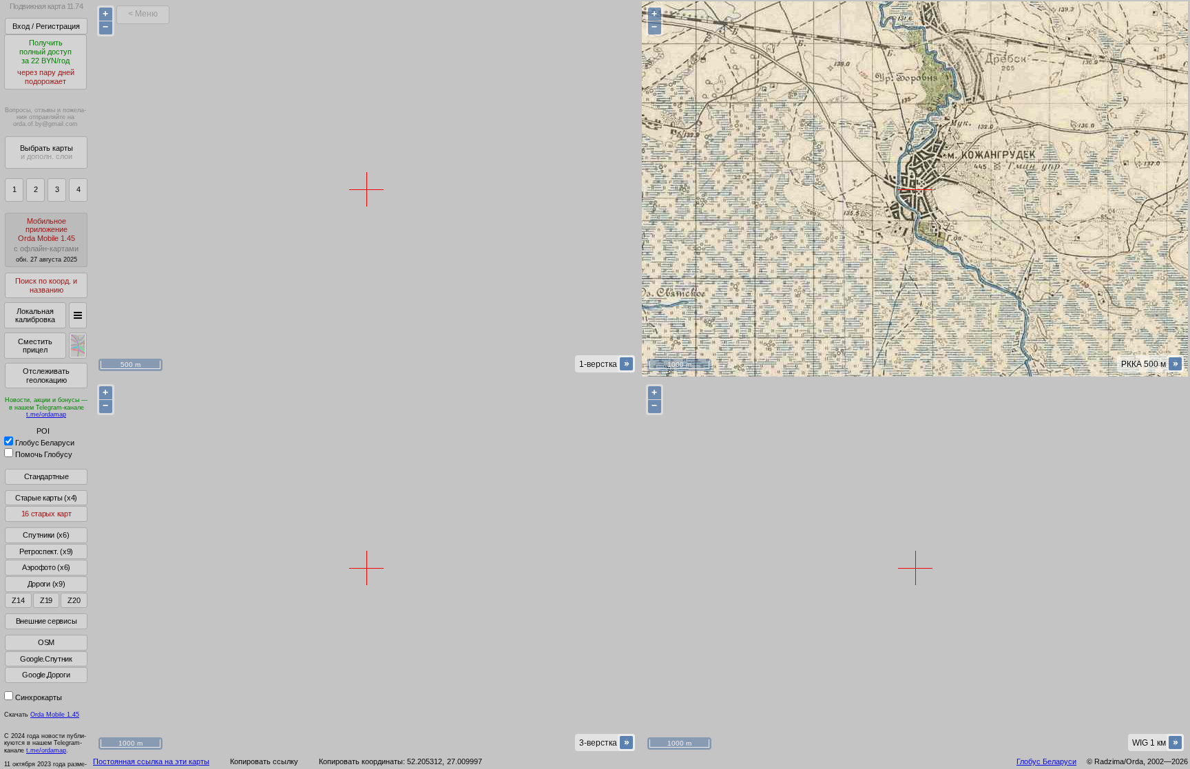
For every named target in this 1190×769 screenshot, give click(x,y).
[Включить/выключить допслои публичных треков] (78, 346)
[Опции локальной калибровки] (78, 315)
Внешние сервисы (46, 621)
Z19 (46, 600)
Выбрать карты (46, 152)
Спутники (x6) (46, 535)
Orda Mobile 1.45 (54, 714)
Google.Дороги (46, 675)
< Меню (143, 14)
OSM (46, 642)
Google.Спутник (46, 659)
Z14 (18, 600)
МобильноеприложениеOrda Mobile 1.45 (46, 240)
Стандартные (46, 476)
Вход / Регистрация (46, 26)
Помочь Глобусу (43, 454)
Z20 (73, 600)
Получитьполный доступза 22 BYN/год (45, 62)
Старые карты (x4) (46, 498)
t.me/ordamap (46, 414)
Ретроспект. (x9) (46, 551)
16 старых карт (46, 513)
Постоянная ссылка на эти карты (151, 761)
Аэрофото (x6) (46, 567)
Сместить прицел (35, 346)
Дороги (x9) (46, 584)
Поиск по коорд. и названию (46, 285)
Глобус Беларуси (44, 443)
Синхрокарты (38, 697)
